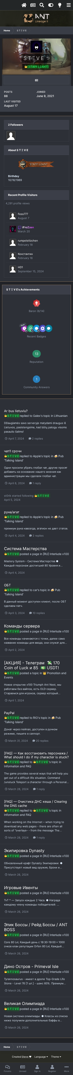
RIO (35, 717)
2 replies (37, 438)
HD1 (20, 267)
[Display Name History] (48, 58)
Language (40, 1056)
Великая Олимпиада (24, 1003)
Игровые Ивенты (21, 887)
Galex (37, 415)
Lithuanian (61, 415)
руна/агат (11, 512)
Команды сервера (22, 626)
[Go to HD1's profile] (12, 269)
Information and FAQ (17, 766)
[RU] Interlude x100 (56, 554)
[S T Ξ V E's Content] (36, 80)
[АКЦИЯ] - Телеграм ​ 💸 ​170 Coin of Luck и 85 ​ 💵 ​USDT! (32, 665)
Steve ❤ (26, 1056)
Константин (25, 253)
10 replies (38, 613)
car (35, 590)
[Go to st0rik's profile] (10, 135)
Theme (55, 1056)
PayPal (9, 713)
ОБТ (7, 585)
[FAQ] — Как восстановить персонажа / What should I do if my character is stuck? (36, 755)
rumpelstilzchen (28, 240)
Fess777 (23, 214)
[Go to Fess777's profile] (12, 215)
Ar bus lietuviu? (16, 411)
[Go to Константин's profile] (12, 255)
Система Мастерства (25, 548)
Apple (37, 456)
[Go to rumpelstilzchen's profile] (12, 242)
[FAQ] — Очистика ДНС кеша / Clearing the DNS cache (35, 803)
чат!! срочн (12, 451)
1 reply (36, 483)
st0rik (7, 495)
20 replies (41, 740)
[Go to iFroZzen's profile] (12, 229)
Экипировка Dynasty (24, 850)
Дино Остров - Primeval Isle (31, 966)
